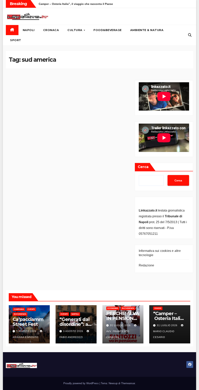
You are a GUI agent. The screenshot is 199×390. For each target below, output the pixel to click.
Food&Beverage (107, 30)
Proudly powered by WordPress (81, 383)
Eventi (31, 309)
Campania (19, 309)
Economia (112, 308)
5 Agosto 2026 (26, 331)
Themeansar (128, 383)
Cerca (143, 167)
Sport (15, 40)
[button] (190, 35)
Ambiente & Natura (147, 30)
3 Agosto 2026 (73, 331)
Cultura (75, 30)
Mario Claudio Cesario (163, 334)
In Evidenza (20, 314)
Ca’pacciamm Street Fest (28, 321)
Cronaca (51, 30)
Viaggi (157, 308)
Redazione (146, 265)
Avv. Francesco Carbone (117, 334)
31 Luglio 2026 (120, 325)
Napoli (29, 30)
